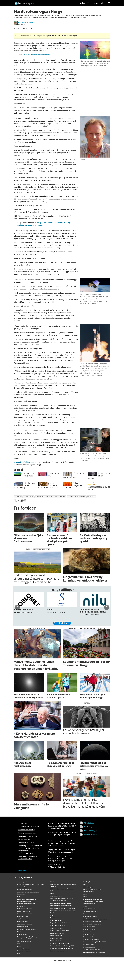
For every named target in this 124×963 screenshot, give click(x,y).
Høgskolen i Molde (22, 916)
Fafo (18, 896)
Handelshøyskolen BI (23, 911)
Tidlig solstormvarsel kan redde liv (50, 223)
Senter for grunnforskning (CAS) (92, 899)
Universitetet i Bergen (89, 929)
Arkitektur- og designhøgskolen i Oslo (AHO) (30, 884)
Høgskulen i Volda (22, 921)
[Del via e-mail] (24, 500)
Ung (89, 3)
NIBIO (19, 946)
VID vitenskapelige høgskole (91, 949)
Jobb (102, 3)
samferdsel (28, 496)
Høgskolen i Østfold (23, 919)
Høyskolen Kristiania (23, 926)
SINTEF (85, 896)
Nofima (52, 915)
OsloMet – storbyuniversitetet (59, 951)
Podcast (96, 3)
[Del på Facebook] (15, 500)
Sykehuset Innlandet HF (90, 916)
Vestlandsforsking (88, 944)
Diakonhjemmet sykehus (24, 889)
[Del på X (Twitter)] (18, 500)
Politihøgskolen (88, 882)
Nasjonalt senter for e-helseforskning (61, 905)
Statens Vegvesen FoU (89, 908)
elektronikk (80, 496)
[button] (17, 607)
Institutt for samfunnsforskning (26, 929)
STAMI (85, 906)
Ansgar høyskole (22, 882)
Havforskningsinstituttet (24, 914)
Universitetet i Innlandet (90, 931)
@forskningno (89, 823)
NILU (18, 953)
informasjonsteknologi (55, 496)
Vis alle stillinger (62, 623)
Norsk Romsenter (55, 940)
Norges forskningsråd (56, 928)
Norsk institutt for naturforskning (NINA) (62, 946)
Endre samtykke (24, 870)
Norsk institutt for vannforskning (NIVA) (62, 948)
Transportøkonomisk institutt (92, 921)
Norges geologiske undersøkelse (59, 930)
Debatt (82, 3)
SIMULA (85, 894)
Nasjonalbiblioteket (56, 896)
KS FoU (19, 931)
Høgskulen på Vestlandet (24, 924)
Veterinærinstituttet (89, 947)
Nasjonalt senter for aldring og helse (60, 903)
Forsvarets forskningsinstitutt (26, 903)
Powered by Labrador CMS (62, 960)
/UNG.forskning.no (91, 831)
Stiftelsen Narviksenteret (90, 911)
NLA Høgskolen (54, 882)
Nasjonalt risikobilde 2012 (24, 462)
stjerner (18, 496)
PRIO (84, 884)
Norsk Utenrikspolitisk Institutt (59, 943)
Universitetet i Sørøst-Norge (91, 939)
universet (91, 496)
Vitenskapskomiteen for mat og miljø (94, 952)
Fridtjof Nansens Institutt (24, 908)
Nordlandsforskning (56, 920)
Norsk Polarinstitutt (56, 935)
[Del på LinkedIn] (21, 500)
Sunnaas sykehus (88, 914)
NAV (18, 944)
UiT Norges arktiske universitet (92, 924)
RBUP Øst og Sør (88, 887)
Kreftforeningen (22, 934)
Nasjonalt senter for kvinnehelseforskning (62, 908)
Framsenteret (21, 906)
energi (70, 496)
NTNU (52, 893)
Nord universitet (55, 917)
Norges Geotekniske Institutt (58, 923)
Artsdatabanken (22, 887)
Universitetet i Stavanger (90, 937)
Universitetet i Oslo (88, 934)
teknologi (39, 496)
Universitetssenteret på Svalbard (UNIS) (94, 942)
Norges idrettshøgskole (57, 933)
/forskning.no (89, 827)
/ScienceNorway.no (90, 835)
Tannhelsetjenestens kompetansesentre (95, 919)
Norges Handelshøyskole (57, 925)
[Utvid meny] (109, 3)
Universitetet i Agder (89, 926)
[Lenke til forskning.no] (45, 2)
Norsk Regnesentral (56, 938)
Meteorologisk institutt (24, 941)
